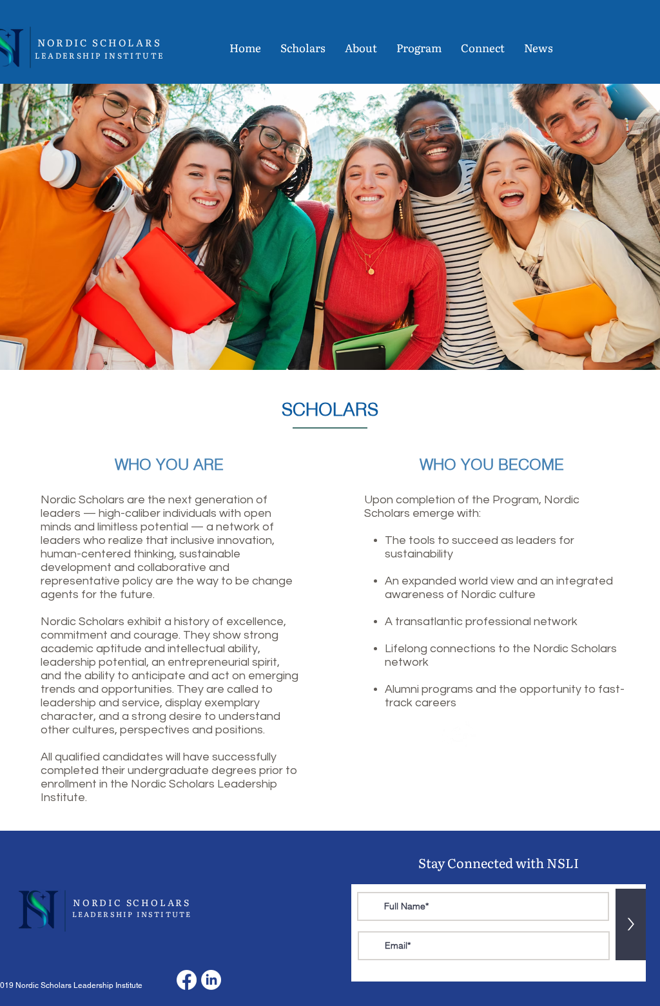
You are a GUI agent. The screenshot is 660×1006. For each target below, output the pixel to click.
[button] (303, 48)
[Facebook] (187, 980)
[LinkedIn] (211, 980)
